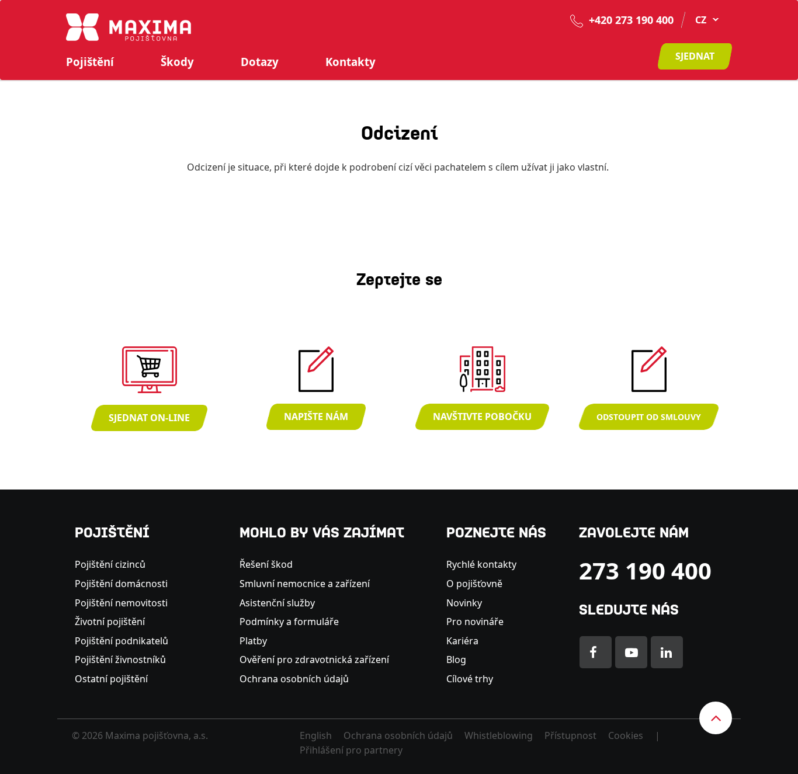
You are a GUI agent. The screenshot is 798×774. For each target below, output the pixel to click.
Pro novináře (475, 621)
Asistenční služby (277, 602)
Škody (177, 62)
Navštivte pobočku (482, 416)
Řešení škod (266, 564)
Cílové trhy (469, 678)
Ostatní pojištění (111, 678)
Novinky (464, 602)
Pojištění (90, 62)
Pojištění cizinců (110, 564)
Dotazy (260, 62)
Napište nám (316, 416)
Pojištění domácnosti (121, 583)
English (316, 735)
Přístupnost (570, 735)
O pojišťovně (474, 583)
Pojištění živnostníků (120, 659)
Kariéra (462, 640)
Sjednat (694, 56)
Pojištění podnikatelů (121, 640)
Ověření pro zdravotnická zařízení (314, 659)
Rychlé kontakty (481, 564)
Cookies (625, 735)
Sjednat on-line (149, 417)
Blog (456, 659)
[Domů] (128, 26)
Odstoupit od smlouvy (648, 416)
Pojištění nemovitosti (121, 602)
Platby (253, 640)
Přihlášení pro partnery (351, 750)
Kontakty (350, 62)
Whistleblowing (498, 735)
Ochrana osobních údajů (294, 678)
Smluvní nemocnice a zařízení (305, 583)
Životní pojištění (110, 621)
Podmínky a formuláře (289, 621)
